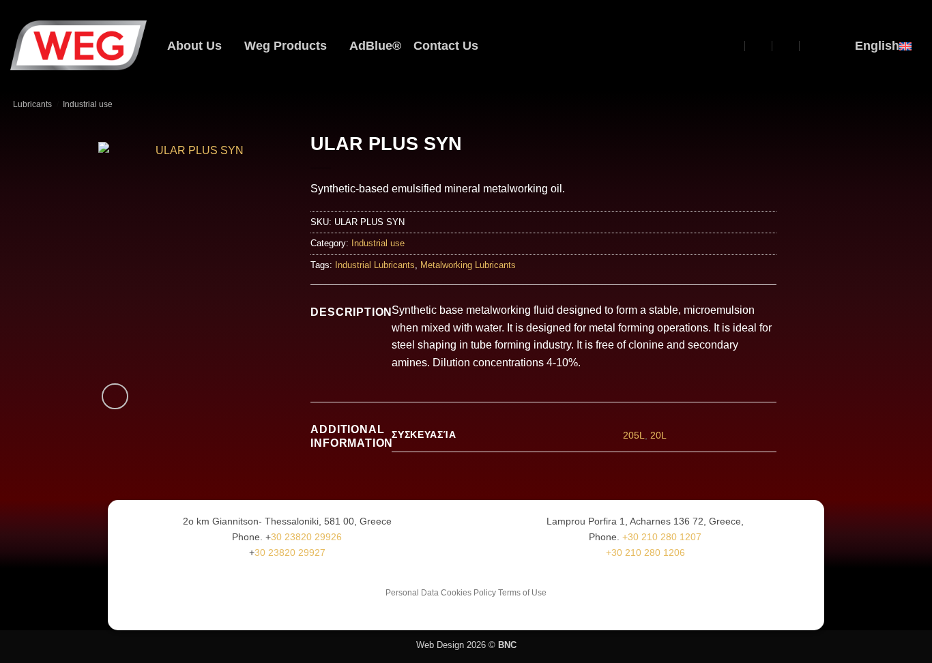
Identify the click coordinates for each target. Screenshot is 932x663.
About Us (194, 46)
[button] (707, 46)
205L (634, 435)
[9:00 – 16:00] (786, 45)
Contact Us (445, 46)
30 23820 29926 (306, 536)
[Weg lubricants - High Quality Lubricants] (78, 45)
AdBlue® (375, 46)
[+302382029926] (813, 45)
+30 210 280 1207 (661, 536)
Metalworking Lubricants (468, 265)
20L (658, 435)
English (877, 46)
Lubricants (32, 104)
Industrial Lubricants (375, 265)
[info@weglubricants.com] (759, 45)
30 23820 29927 (289, 552)
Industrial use (88, 104)
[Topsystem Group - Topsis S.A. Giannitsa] (732, 45)
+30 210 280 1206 (645, 552)
